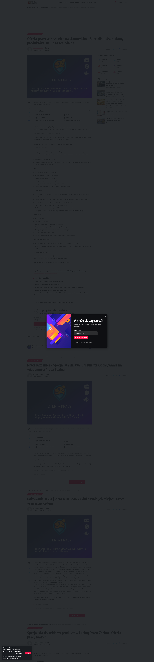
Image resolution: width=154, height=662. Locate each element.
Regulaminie (19, 653)
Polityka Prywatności (13, 651)
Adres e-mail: (78, 330)
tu (17, 658)
